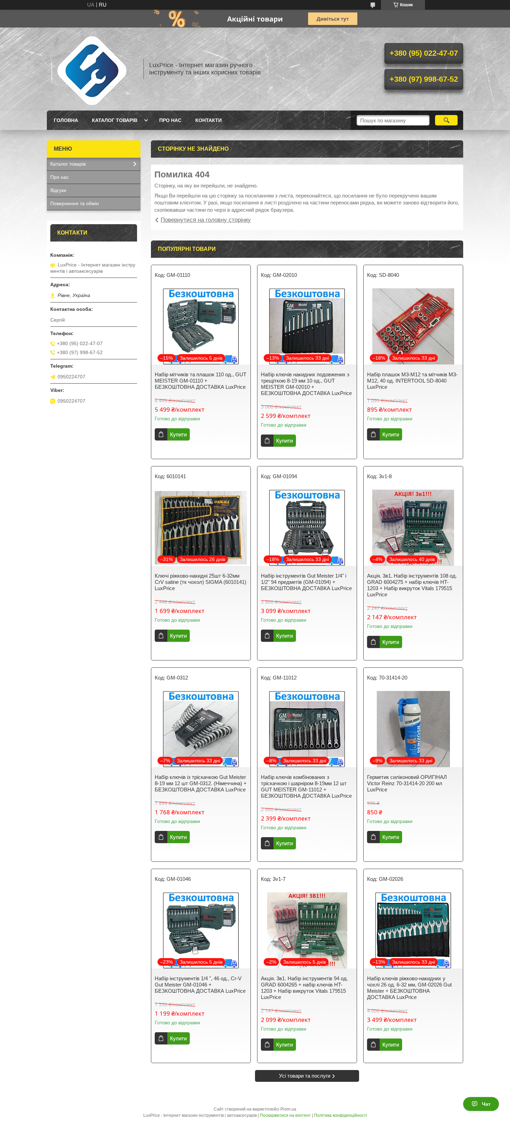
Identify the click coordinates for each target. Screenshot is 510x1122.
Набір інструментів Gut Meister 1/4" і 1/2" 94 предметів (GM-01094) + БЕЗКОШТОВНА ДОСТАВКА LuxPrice (306, 582)
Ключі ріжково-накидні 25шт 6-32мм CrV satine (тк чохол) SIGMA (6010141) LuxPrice (200, 582)
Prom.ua (288, 1109)
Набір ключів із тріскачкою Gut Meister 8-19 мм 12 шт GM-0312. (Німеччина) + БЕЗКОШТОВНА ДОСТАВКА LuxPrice (201, 783)
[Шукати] (446, 120)
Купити (178, 434)
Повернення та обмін (74, 203)
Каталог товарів (114, 120)
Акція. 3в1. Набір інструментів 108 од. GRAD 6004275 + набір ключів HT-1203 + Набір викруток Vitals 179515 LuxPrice (412, 585)
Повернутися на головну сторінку (206, 220)
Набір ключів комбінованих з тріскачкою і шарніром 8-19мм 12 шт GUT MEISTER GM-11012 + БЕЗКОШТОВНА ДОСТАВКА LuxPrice (306, 786)
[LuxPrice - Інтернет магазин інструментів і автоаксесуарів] (92, 69)
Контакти (208, 120)
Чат (486, 1104)
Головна (66, 120)
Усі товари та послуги (304, 1076)
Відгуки (58, 190)
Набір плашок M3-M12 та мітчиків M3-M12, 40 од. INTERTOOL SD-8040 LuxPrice (412, 380)
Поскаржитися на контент (285, 1115)
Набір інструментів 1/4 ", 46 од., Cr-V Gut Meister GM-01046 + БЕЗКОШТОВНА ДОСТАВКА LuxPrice (200, 984)
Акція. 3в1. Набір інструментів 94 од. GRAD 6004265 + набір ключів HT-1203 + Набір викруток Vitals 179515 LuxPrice (304, 987)
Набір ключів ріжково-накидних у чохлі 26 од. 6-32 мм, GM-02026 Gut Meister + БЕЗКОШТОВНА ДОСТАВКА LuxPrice (409, 987)
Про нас (170, 120)
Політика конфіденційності (340, 1115)
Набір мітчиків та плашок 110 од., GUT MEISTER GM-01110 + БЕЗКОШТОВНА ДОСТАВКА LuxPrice (200, 380)
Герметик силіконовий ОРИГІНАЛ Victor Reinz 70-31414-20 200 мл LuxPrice (407, 783)
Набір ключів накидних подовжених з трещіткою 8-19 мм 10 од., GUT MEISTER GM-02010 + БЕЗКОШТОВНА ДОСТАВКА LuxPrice (306, 383)
